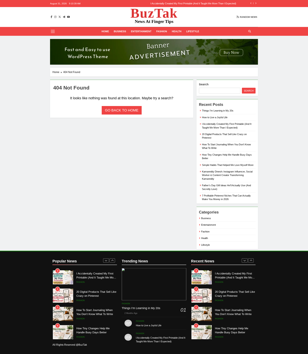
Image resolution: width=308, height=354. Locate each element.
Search (204, 84)
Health (176, 31)
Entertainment (141, 31)
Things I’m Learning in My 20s (217, 110)
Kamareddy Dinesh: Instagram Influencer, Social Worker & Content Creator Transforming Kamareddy (227, 175)
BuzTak (154, 13)
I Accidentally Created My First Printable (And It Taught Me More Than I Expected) (193, 3)
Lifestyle (192, 31)
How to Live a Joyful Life (214, 117)
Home (105, 31)
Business (120, 31)
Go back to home (121, 110)
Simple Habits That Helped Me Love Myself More (227, 165)
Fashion (161, 31)
